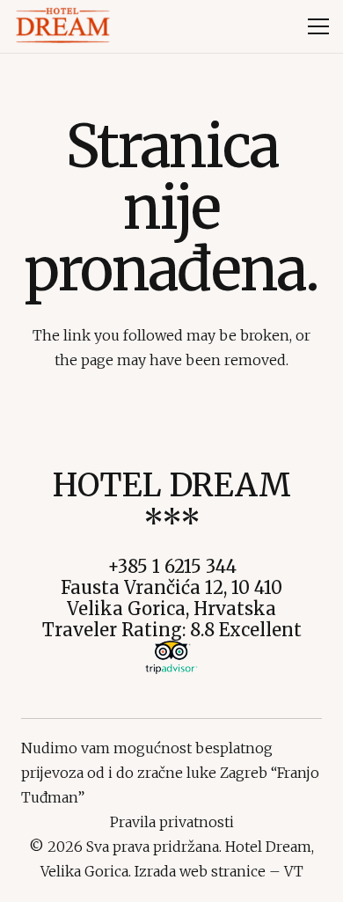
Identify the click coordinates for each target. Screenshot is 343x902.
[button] (318, 26)
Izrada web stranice (200, 871)
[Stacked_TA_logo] (171, 657)
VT (293, 871)
